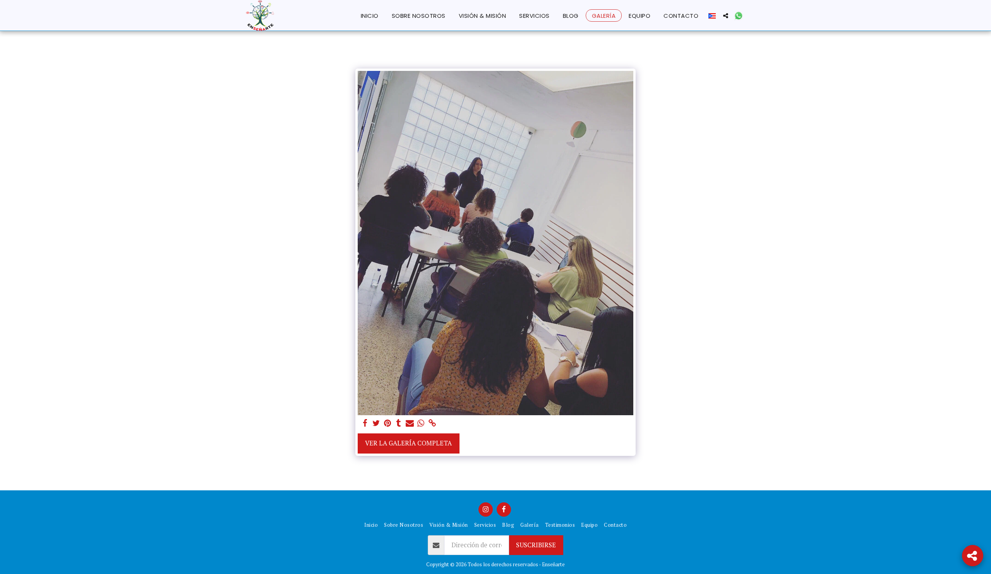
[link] (432, 423)
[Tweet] (376, 423)
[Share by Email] (410, 423)
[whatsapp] (421, 423)
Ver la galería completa (408, 443)
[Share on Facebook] (365, 423)
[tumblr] (398, 423)
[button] (726, 15)
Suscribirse (536, 545)
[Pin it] (387, 423)
